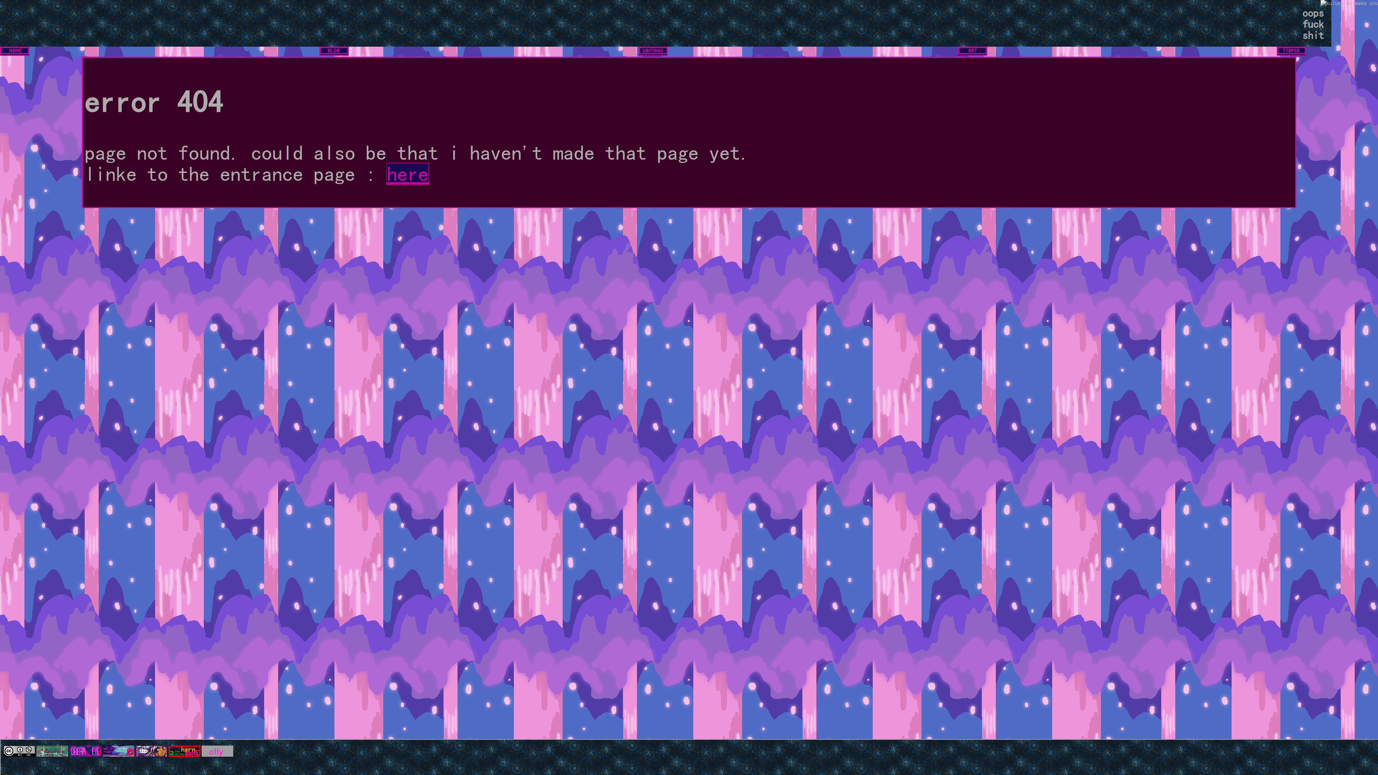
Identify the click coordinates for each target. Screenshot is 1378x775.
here (407, 173)
